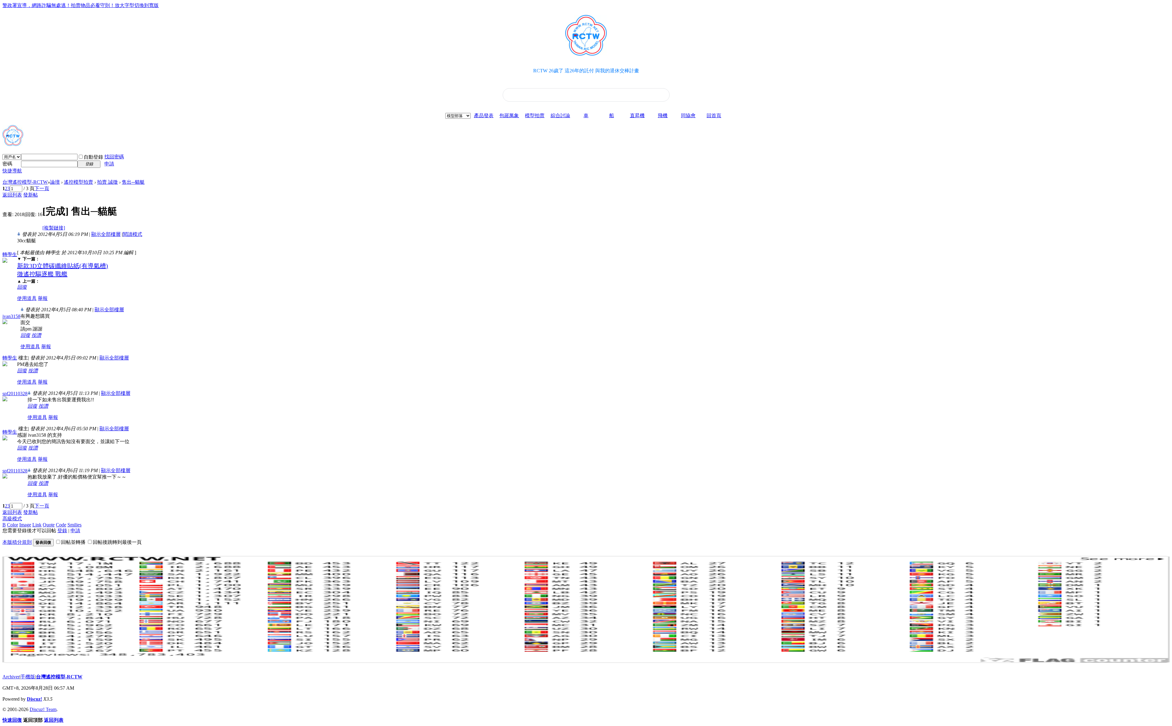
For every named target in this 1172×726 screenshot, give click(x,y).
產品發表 (484, 115)
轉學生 (9, 254)
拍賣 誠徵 (107, 182)
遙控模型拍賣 (78, 182)
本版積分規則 (17, 542)
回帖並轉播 (73, 542)
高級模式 (12, 518)
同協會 (688, 115)
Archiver (11, 676)
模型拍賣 (534, 115)
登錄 (62, 530)
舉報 (43, 298)
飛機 (662, 115)
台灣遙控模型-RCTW (25, 182)
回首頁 (714, 115)
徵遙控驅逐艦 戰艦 (42, 274)
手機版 (27, 676)
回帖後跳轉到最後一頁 (117, 542)
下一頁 (41, 188)
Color (12, 524)
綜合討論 (560, 115)
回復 (22, 287)
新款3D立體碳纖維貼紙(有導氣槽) (62, 265)
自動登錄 (93, 157)
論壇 (55, 182)
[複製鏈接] (53, 227)
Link (37, 524)
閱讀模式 (132, 234)
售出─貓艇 (133, 182)
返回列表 (12, 194)
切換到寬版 (146, 5)
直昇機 (637, 115)
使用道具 (27, 298)
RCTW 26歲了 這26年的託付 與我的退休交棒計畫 (586, 70)
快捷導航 (12, 170)
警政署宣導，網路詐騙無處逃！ (36, 5)
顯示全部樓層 (106, 234)
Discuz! (34, 699)
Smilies (74, 524)
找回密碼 (114, 156)
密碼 (7, 163)
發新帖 (30, 194)
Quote (49, 524)
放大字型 (124, 5)
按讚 (36, 335)
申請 (109, 163)
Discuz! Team (43, 709)
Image (25, 524)
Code (61, 524)
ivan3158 (11, 316)
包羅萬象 (509, 115)
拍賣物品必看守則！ (93, 5)
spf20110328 (14, 393)
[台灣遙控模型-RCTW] (12, 143)
